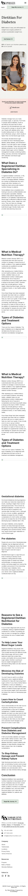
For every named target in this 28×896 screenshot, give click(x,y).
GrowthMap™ (14, 891)
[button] (25, 2)
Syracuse (20, 823)
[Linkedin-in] (9, 876)
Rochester (17, 824)
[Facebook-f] (6, 876)
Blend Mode (11, 890)
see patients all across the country (13, 826)
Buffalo (4, 824)
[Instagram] (3, 876)
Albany (9, 824)
